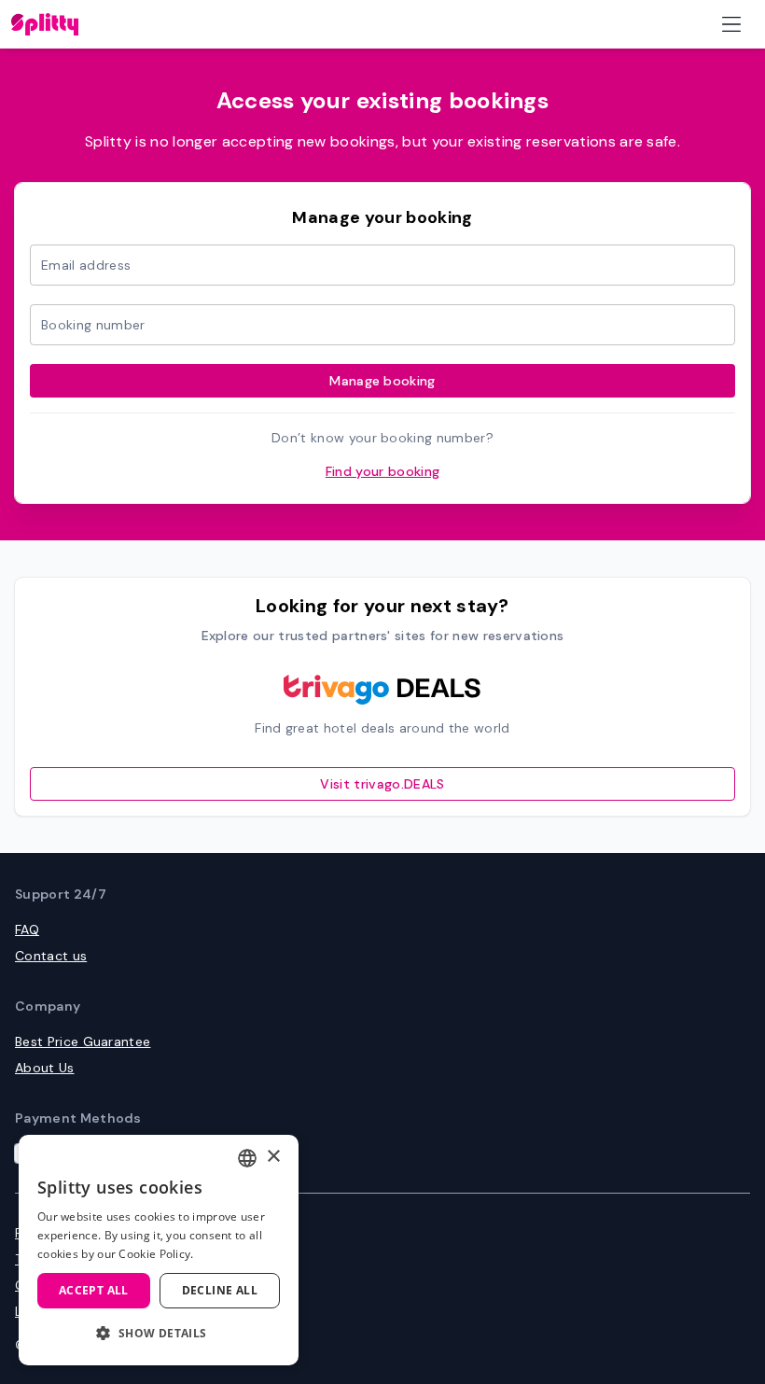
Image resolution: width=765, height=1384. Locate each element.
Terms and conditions (84, 1259)
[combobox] (247, 1158)
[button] (158, 1334)
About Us (45, 1067)
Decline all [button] (219, 1290)
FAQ (27, 929)
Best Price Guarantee (82, 1041)
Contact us (51, 955)
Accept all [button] (94, 1290)
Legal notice (54, 1311)
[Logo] (44, 24)
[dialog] (159, 1250)
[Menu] (731, 24)
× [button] (273, 1157)
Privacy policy (59, 1232)
